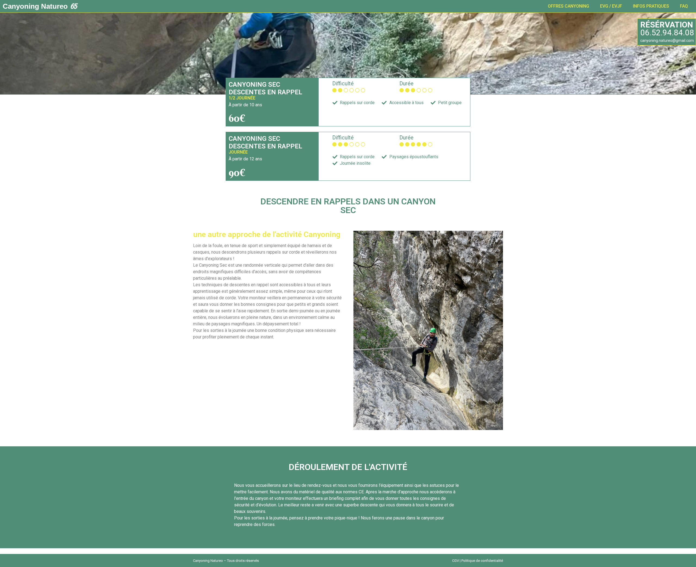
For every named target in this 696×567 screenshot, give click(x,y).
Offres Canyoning (568, 6)
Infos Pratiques (651, 6)
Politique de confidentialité (482, 561)
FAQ (684, 6)
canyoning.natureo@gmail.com (667, 40)
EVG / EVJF (611, 6)
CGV (455, 561)
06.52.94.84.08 (667, 32)
